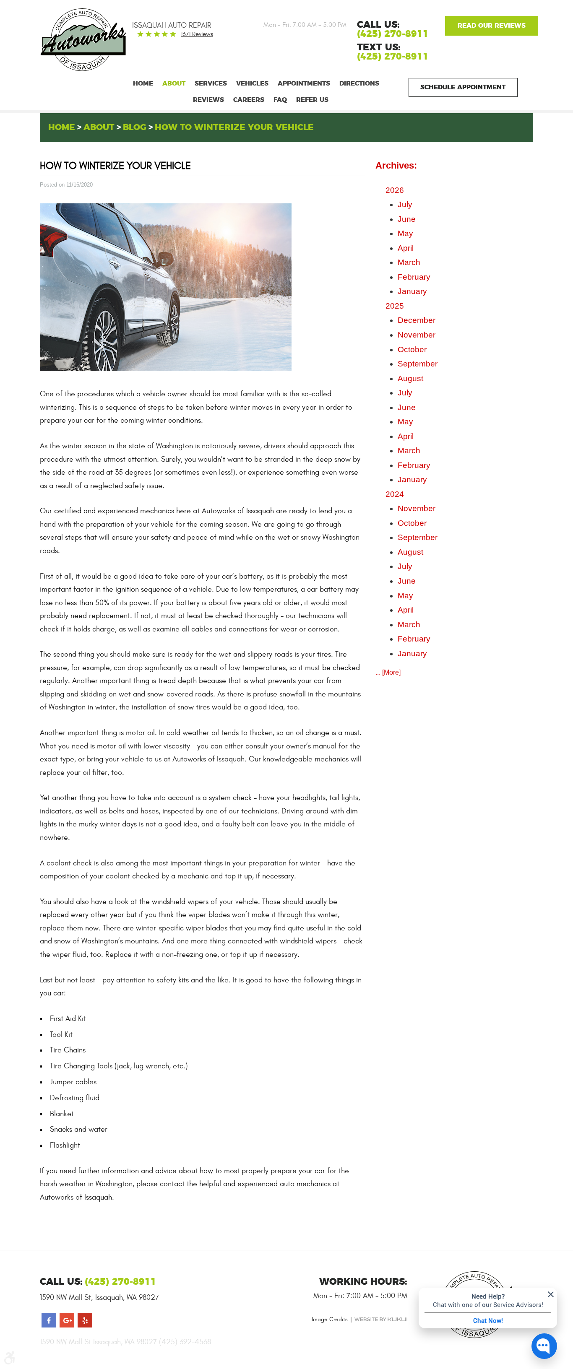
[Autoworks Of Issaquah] (77, 39)
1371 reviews (197, 34)
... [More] (388, 672)
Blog (134, 127)
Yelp (85, 1320)
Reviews (208, 100)
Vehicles (252, 84)
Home (143, 84)
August (410, 378)
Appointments (304, 84)
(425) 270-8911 (393, 56)
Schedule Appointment (462, 87)
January (412, 291)
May (405, 233)
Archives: (396, 165)
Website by (380, 1319)
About (173, 84)
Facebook (49, 1320)
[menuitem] (143, 83)
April (406, 248)
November (416, 334)
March (409, 262)
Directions (359, 84)
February (414, 277)
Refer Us (312, 100)
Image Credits (330, 1319)
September (418, 363)
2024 (394, 494)
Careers (248, 100)
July (405, 204)
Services (211, 84)
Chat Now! (488, 1320)
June (407, 219)
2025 (394, 305)
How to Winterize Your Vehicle (234, 127)
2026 (394, 190)
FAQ (280, 100)
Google (491, 26)
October (412, 349)
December (416, 320)
